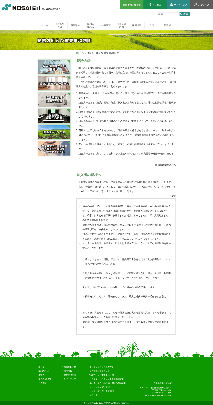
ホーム (44, 25)
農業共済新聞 (70, 375)
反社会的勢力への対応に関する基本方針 (107, 383)
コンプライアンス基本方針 (101, 367)
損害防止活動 (121, 25)
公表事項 (106, 25)
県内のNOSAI (90, 25)
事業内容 (42, 375)
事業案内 (75, 25)
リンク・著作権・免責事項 (101, 391)
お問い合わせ (95, 395)
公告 (152, 25)
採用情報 (136, 25)
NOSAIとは (60, 25)
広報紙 (167, 25)
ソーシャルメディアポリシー (102, 387)
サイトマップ (70, 379)
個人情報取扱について (99, 371)
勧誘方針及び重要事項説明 (101, 375)
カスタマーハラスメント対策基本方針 (106, 379)
